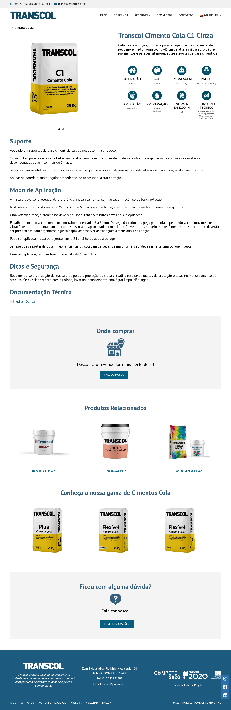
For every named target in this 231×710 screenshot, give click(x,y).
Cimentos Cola (24, 27)
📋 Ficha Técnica (22, 301)
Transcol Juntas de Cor (188, 471)
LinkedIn (107, 703)
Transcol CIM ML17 (43, 471)
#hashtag (215, 703)
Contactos (27, 703)
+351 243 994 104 (112, 678)
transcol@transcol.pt (71, 4)
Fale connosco (114, 374)
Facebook (75, 703)
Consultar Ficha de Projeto (187, 685)
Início (13, 703)
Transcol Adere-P (115, 471)
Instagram (92, 703)
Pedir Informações (116, 623)
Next (117, 78)
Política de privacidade (52, 703)
